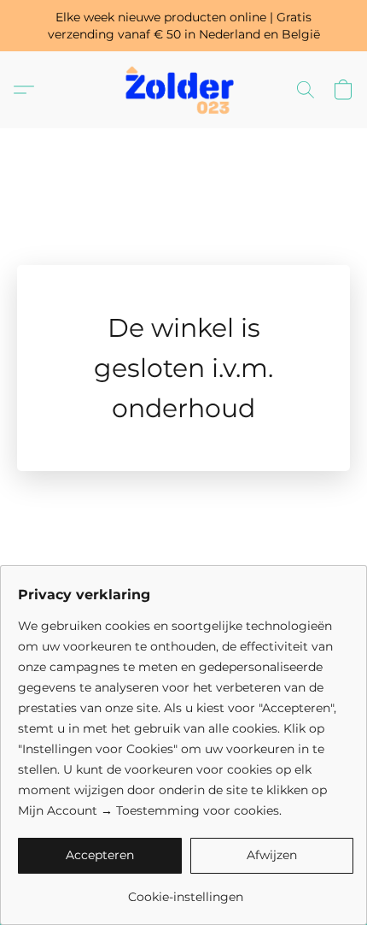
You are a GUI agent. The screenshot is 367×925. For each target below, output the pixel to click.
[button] (183, 89)
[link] (185, 890)
